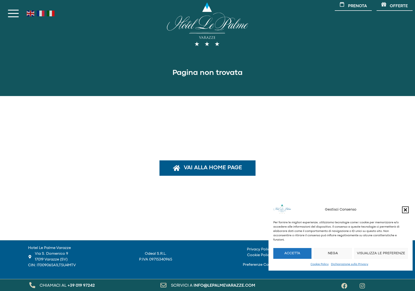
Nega (333, 253)
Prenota (357, 6)
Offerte (399, 6)
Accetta (292, 253)
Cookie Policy (320, 264)
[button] (405, 209)
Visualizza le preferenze (381, 253)
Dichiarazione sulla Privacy (349, 264)
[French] (41, 13)
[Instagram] (362, 286)
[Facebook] (344, 286)
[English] (30, 13)
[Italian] (51, 13)
